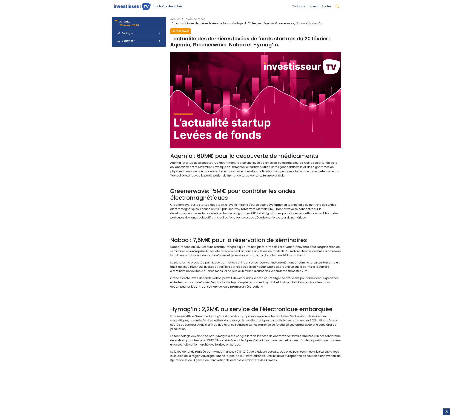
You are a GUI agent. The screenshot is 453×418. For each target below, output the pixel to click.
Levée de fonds (195, 19)
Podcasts (298, 6)
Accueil (175, 19)
